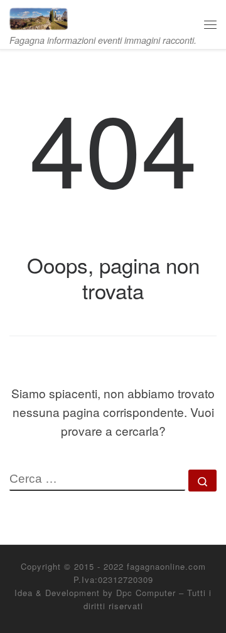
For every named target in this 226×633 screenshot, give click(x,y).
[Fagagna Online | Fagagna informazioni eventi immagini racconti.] (38, 16)
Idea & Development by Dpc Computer (95, 593)
